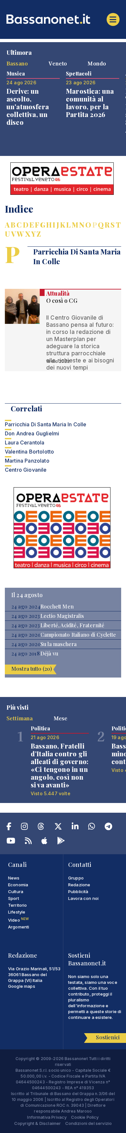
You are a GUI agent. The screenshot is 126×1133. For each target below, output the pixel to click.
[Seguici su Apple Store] (44, 841)
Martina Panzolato (27, 460)
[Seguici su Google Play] (61, 841)
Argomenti (18, 926)
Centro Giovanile (26, 469)
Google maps (21, 986)
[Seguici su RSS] (28, 841)
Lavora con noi (83, 898)
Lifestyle (16, 912)
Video (18, 920)
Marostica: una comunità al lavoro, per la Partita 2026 (90, 103)
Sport (13, 898)
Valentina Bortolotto (29, 451)
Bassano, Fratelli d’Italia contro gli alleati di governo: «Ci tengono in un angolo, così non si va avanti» (60, 765)
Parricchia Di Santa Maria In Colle (45, 424)
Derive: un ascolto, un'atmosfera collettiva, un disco (27, 106)
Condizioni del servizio (88, 1123)
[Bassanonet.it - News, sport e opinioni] (63, 19)
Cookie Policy (85, 1117)
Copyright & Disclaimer (37, 1123)
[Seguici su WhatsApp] (91, 827)
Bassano (17, 63)
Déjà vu (49, 653)
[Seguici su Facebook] (9, 827)
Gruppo (76, 877)
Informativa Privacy (47, 1117)
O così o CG (62, 300)
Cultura (15, 891)
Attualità (57, 293)
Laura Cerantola (24, 442)
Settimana (19, 718)
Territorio (17, 905)
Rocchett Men (57, 606)
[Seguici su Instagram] (24, 827)
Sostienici (108, 1037)
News (14, 877)
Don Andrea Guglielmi (32, 433)
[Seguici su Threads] (40, 827)
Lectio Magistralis (62, 616)
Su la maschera (58, 644)
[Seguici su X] (58, 827)
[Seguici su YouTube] (10, 841)
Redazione (79, 884)
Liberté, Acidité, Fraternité (72, 625)
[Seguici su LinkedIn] (75, 827)
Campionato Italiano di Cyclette (78, 635)
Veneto (57, 63)
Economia (18, 884)
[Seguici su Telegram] (108, 827)
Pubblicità (78, 891)
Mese (61, 718)
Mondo (97, 63)
